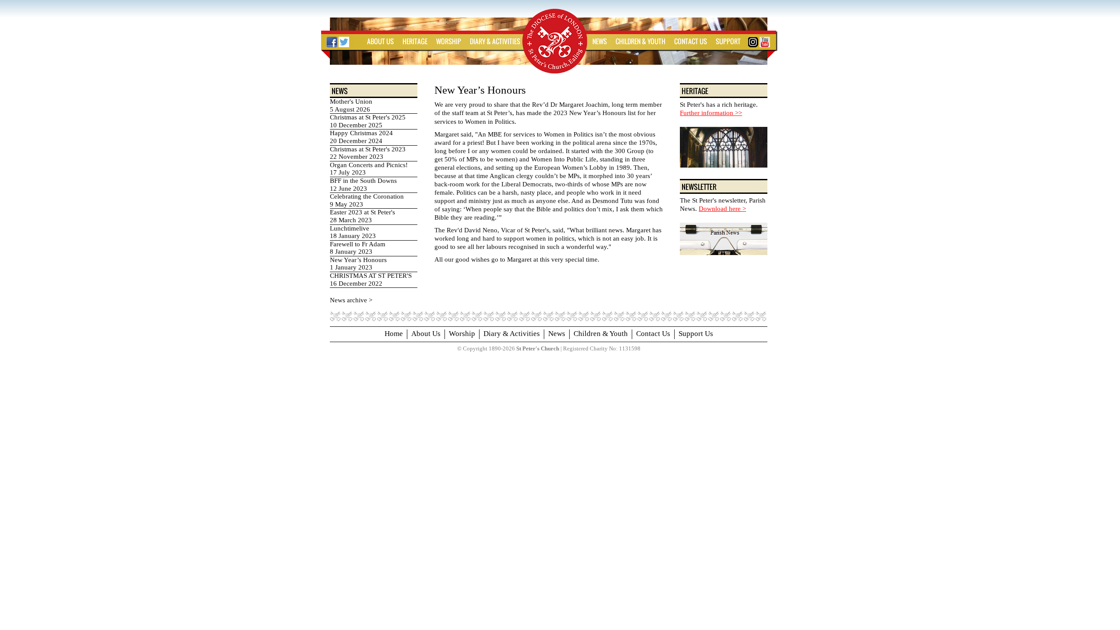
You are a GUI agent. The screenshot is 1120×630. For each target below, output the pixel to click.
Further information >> (711, 112)
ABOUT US (380, 41)
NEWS (599, 41)
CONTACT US (690, 41)
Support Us (696, 333)
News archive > (351, 300)
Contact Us (653, 333)
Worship (462, 333)
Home (394, 333)
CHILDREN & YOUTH (640, 41)
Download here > (722, 208)
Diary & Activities (511, 333)
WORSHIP (448, 41)
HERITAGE (414, 41)
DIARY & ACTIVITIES (495, 41)
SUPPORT (728, 41)
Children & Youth (601, 333)
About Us (426, 333)
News (556, 333)
